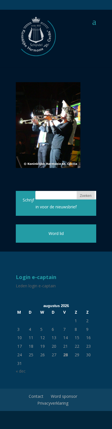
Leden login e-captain (36, 285)
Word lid (56, 233)
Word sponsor (64, 396)
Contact (36, 396)
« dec (21, 371)
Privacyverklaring (52, 403)
